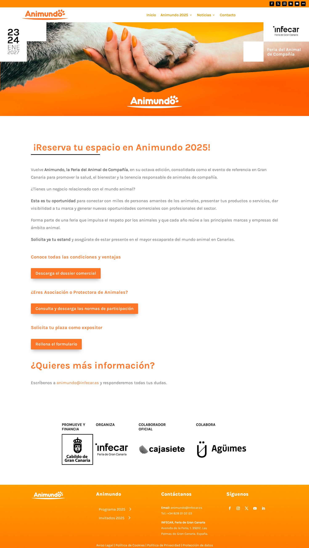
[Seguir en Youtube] (297, 3)
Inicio (151, 15)
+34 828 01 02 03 (179, 513)
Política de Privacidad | (165, 545)
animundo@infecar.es (78, 382)
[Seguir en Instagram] (284, 3)
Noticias (204, 15)
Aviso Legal (104, 545)
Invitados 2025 (111, 518)
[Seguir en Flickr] (303, 3)
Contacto (228, 15)
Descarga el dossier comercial (66, 273)
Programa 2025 (112, 509)
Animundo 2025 (174, 15)
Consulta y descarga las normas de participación (84, 308)
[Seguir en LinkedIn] (290, 3)
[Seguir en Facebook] (271, 3)
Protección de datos (198, 545)
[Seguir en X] (278, 3)
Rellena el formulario (56, 344)
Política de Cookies (130, 545)
